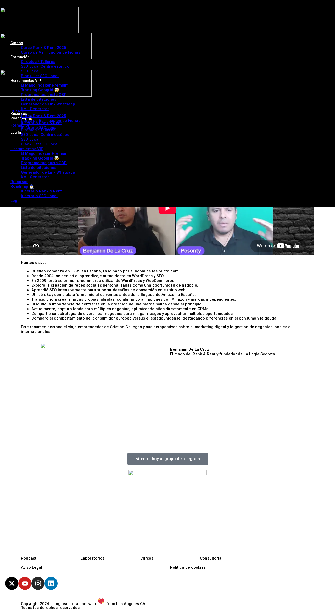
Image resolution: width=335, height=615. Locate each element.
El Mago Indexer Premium (45, 153)
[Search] (4, 67)
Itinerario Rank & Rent (41, 191)
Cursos (17, 111)
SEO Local (30, 139)
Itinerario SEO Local (39, 195)
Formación (20, 125)
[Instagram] (37, 583)
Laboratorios (92, 558)
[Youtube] (24, 583)
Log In (16, 200)
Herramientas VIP (26, 148)
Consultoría (210, 558)
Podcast (28, 558)
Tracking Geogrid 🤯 (40, 158)
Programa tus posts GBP (44, 163)
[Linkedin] (51, 583)
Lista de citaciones (38, 167)
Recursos (19, 181)
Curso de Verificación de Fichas (50, 120)
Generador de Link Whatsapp (48, 172)
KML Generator (35, 177)
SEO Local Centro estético (45, 134)
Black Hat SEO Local (40, 144)
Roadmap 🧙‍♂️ (22, 186)
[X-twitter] (11, 583)
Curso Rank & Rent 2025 (43, 115)
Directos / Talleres (38, 130)
